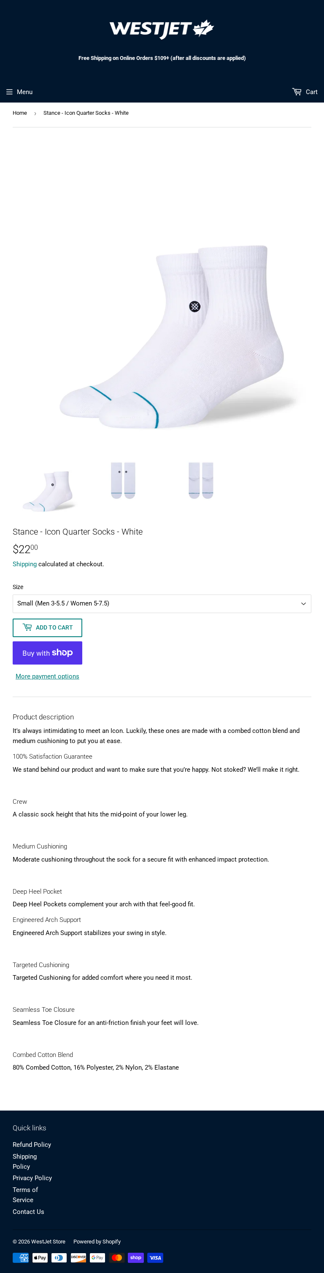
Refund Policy (32, 1145)
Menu (24, 92)
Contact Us (28, 1212)
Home (20, 113)
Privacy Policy (32, 1178)
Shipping (25, 564)
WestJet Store (48, 1241)
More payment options (47, 676)
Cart (311, 92)
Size (18, 587)
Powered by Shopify (97, 1241)
